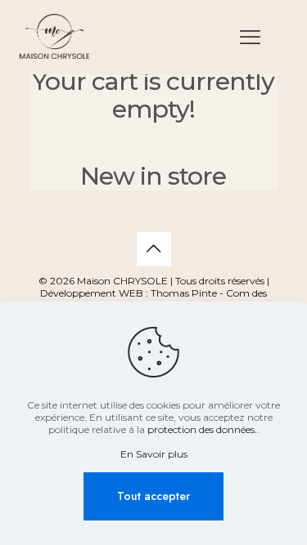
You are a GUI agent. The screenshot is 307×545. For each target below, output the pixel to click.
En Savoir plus (153, 454)
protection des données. (202, 429)
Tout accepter (153, 496)
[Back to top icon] (154, 249)
